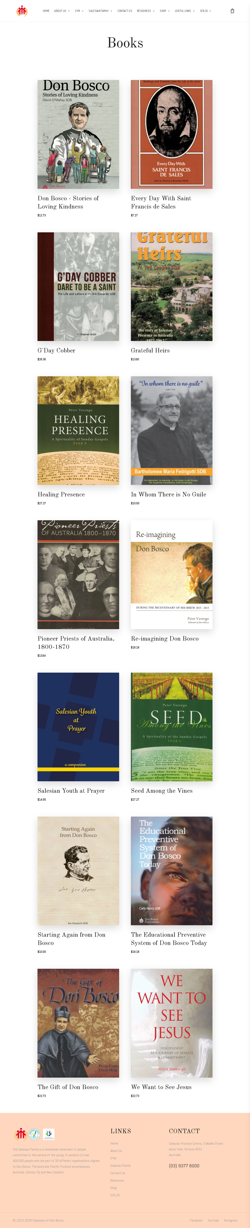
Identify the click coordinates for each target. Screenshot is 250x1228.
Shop (113, 1187)
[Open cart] (232, 11)
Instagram (230, 1220)
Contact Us (117, 1173)
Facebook (196, 1220)
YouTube (213, 1220)
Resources (117, 1180)
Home (114, 1143)
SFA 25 (115, 1195)
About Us (116, 1150)
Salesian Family (120, 1165)
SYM (113, 1158)
